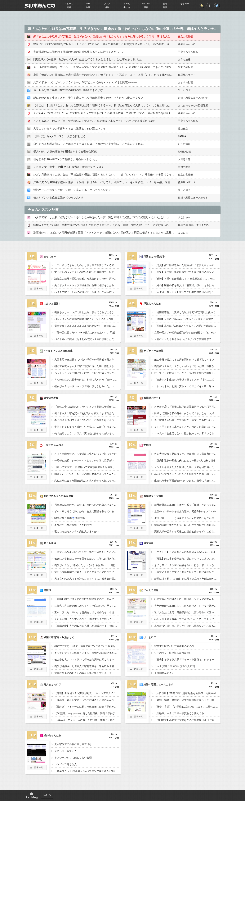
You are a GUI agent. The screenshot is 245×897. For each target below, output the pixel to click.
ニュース (69, 3)
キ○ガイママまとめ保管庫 (58, 350)
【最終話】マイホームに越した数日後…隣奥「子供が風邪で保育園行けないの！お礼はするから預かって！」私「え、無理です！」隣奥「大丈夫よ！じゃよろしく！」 (87, 706)
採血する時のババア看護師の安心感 (174, 646)
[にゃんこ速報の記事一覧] (136, 623)
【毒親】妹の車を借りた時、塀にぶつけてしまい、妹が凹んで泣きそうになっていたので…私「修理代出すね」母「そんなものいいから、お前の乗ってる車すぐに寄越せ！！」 (187, 558)
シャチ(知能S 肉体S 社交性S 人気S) (174, 666)
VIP (88, 3)
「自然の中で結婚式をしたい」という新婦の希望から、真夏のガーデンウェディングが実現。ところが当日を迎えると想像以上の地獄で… (87, 406)
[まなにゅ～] (36, 282)
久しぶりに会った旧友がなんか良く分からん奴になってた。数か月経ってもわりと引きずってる (87, 480)
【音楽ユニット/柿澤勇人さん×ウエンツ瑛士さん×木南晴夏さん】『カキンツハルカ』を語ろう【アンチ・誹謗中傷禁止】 (87, 771)
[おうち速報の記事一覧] (37, 576)
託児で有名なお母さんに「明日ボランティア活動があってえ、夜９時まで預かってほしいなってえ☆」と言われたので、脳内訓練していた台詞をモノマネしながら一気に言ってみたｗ (187, 599)
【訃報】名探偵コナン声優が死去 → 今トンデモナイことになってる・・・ (87, 693)
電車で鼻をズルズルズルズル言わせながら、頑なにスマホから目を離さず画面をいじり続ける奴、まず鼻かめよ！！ (87, 325)
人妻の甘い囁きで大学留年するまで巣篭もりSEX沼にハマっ (69, 128)
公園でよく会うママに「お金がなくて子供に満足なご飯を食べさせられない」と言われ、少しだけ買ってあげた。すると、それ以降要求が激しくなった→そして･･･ (187, 572)
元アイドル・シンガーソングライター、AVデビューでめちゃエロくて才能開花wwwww (85, 82)
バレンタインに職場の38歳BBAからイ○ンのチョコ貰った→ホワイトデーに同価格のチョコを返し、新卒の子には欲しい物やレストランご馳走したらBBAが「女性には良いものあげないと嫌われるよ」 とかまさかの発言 (87, 319)
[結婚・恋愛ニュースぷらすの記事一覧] (136, 718)
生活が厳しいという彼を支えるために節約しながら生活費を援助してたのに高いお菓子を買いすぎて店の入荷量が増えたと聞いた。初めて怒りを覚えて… (187, 518)
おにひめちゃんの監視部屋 (193, 105)
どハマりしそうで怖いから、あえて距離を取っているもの (86, 511)
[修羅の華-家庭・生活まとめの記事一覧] (37, 671)
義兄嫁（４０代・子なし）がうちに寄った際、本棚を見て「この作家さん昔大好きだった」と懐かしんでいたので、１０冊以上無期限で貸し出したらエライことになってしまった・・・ (187, 366)
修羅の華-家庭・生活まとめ (193, 225)
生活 (88, 7)
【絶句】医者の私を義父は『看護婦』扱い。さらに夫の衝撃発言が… (187, 285)
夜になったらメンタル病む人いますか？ (76, 531)
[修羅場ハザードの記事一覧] (136, 431)
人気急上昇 (184, 159)
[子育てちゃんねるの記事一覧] (37, 478)
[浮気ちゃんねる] (136, 329)
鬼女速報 (149, 543)
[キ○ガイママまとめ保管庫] (36, 376)
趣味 (107, 7)
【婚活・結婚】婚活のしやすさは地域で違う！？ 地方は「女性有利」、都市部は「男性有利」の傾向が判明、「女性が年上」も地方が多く (187, 700)
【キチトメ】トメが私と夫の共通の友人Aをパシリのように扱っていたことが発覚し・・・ (187, 551)
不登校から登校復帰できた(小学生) (73, 524)
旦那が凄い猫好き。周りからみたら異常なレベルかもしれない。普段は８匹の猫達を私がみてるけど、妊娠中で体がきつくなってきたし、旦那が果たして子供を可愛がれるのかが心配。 (187, 625)
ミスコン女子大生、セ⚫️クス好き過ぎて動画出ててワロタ (68, 166)
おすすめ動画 (185, 82)
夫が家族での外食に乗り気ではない (74, 744)
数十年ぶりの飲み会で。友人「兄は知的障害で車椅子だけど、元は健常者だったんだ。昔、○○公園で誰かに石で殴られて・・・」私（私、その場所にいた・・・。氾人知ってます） (187, 372)
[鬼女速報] (136, 569)
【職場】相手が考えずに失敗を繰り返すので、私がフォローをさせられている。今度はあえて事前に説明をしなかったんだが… (87, 599)
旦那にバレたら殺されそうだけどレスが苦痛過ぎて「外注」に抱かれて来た (187, 339)
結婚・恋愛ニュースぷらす (193, 97)
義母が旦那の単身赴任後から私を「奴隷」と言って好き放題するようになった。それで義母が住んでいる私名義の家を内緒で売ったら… (187, 504)
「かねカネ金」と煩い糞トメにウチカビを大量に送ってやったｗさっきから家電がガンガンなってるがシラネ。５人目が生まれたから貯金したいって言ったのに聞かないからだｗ (187, 386)
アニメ (107, 3)
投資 (146, 7)
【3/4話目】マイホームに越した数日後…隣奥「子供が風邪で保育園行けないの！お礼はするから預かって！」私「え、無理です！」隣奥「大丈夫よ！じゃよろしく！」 (87, 713)
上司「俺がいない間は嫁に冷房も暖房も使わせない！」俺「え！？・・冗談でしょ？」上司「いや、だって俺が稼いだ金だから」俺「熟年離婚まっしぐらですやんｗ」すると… (139, 74)
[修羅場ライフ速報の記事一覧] (136, 529)
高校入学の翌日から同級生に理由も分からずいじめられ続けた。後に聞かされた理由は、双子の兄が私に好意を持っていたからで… (187, 531)
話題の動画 (184, 167)
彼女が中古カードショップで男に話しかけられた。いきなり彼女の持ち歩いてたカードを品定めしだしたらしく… (87, 386)
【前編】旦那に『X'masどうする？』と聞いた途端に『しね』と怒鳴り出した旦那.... (187, 325)
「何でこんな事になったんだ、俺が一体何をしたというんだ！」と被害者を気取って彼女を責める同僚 (87, 551)
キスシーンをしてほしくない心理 (73, 757)
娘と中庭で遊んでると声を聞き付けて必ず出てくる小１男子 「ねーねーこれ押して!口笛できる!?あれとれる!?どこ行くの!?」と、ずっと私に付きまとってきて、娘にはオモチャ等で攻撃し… (187, 359)
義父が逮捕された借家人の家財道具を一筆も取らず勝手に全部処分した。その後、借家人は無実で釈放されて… (87, 666)
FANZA (182, 136)
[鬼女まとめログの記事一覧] (37, 718)
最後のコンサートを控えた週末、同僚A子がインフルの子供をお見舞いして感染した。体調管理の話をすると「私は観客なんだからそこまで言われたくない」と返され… (187, 511)
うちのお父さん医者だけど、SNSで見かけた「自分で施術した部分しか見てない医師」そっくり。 (87, 379)
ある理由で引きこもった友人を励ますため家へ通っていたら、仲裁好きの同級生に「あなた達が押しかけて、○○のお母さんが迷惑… (187, 473)
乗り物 (126, 7)
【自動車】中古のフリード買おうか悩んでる (179, 713)
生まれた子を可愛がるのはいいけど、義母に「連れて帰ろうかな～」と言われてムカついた (187, 480)
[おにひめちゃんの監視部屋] (36, 522)
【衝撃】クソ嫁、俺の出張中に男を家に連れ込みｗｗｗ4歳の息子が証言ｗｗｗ (187, 272)
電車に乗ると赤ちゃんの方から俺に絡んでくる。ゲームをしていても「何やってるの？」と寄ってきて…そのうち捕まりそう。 (87, 673)
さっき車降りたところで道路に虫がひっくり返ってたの (85, 453)
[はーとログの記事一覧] (136, 671)
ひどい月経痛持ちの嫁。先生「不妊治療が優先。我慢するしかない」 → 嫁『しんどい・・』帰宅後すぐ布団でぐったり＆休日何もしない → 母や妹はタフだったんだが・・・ (138, 174)
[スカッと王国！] (36, 329)
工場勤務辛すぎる (164, 673)
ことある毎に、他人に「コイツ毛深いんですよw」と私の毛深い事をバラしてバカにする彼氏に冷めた (94, 120)
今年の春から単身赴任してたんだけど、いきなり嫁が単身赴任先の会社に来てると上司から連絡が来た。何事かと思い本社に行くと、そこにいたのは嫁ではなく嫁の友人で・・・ (187, 605)
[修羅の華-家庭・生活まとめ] (36, 663)
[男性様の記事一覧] (37, 623)
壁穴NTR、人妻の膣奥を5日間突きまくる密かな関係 (65, 151)
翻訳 (165, 7)
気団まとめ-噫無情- (154, 256)
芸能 (69, 7)
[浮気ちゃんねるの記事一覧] (136, 337)
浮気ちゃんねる (186, 44)
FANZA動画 (184, 151)
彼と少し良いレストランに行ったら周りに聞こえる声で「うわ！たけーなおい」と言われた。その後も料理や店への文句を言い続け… (87, 659)
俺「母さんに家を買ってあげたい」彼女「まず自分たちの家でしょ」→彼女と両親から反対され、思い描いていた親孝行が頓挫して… (87, 413)
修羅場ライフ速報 (153, 496)
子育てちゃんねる (188, 51)
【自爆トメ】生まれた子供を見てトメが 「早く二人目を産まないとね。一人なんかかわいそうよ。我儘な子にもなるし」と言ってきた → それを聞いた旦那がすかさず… (187, 379)
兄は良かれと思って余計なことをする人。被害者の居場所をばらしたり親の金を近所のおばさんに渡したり (87, 578)
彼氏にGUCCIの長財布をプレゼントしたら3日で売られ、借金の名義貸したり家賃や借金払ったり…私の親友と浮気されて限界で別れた (114, 44)
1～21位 (46, 795)
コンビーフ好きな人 (65, 764)
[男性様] (36, 616)
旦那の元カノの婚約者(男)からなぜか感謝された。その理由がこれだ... (187, 332)
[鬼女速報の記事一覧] (136, 576)
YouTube (146, 3)
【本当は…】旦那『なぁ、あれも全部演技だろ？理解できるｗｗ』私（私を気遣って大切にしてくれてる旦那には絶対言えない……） (113, 105)
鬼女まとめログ (52, 684)
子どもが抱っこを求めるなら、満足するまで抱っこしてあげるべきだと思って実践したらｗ (87, 619)
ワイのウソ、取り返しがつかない (173, 652)
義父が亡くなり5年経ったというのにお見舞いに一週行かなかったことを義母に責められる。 (87, 565)
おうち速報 (184, 59)
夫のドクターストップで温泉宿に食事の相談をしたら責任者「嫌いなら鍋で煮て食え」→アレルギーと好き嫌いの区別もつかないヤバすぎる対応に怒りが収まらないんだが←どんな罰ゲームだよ (87, 285)
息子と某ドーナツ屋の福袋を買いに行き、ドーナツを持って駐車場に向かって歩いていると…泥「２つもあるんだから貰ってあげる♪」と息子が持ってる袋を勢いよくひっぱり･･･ (187, 565)
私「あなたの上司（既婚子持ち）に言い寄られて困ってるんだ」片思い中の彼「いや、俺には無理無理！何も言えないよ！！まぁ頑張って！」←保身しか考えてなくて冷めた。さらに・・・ (187, 612)
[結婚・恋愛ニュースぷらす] (136, 710)
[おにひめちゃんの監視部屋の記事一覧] (37, 529)
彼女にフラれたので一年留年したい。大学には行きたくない (87, 558)
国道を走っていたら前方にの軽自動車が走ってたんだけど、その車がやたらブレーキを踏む (87, 473)
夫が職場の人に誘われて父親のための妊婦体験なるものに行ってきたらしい (78, 51)
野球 (165, 3)
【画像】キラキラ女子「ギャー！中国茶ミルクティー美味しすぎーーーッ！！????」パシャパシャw (187, 659)
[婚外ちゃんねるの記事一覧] (37, 769)
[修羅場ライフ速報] (136, 522)
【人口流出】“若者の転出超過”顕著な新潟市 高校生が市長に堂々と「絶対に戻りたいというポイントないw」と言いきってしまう (187, 693)
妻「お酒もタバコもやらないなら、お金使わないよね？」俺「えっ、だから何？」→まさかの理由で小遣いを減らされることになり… (87, 420)
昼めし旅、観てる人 (65, 750)
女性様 (147, 445)
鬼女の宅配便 (185, 36)
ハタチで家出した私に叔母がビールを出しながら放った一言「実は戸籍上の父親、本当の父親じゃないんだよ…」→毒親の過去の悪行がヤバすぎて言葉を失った (129, 217)
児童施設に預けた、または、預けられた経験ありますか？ (86, 504)
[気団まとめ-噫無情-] (136, 282)
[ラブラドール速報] (136, 376)
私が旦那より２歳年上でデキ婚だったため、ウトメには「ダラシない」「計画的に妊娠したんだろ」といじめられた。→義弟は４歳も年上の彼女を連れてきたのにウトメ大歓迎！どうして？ (187, 619)
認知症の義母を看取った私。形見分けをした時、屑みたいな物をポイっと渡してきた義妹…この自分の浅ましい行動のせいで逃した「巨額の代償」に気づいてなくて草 (87, 278)
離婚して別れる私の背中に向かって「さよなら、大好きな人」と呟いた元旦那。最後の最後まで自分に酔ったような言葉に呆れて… (187, 413)
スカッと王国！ (52, 303)
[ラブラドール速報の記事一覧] (136, 384)
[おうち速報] (36, 569)
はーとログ (184, 90)
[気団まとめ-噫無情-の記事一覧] (136, 290)
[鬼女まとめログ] (36, 710)
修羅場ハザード (186, 74)
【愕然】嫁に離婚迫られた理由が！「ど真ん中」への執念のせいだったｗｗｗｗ (187, 265)
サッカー (184, 3)
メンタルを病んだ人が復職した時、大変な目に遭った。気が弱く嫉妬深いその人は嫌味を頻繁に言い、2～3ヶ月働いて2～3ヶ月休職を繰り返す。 (187, 467)
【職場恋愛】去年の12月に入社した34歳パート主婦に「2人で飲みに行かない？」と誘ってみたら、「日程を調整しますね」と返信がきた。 (87, 625)
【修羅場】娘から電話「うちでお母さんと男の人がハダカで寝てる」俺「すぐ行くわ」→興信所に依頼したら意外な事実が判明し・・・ (87, 700)
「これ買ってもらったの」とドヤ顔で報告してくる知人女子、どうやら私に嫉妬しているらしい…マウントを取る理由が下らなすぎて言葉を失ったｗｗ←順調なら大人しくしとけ (87, 265)
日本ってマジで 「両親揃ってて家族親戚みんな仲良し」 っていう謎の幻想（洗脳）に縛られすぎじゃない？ (87, 467)
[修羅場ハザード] (136, 423)
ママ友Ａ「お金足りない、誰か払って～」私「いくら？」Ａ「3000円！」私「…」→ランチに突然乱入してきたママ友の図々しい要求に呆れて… (187, 433)
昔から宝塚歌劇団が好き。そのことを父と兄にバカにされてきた (87, 572)
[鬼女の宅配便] (36, 423)
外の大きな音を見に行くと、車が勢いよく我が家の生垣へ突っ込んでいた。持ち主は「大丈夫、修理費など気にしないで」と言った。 (187, 453)
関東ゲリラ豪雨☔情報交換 (69, 518)
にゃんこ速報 (151, 590)
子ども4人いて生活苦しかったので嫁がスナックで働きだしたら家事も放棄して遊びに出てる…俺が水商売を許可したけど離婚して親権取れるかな (121, 113)
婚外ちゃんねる (52, 735)
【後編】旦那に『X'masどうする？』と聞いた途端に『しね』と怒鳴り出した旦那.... (187, 319)
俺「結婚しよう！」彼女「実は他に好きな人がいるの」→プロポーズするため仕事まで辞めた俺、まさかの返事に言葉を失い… (87, 433)
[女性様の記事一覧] (136, 478)
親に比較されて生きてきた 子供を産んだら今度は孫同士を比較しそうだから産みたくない (88, 97)
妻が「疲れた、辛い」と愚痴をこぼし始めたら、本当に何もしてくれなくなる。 (87, 612)
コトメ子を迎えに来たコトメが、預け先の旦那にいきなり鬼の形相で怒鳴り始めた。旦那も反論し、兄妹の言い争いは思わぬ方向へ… (187, 426)
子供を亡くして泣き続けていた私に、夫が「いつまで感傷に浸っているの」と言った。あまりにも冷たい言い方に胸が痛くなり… (87, 426)
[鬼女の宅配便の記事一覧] (37, 431)
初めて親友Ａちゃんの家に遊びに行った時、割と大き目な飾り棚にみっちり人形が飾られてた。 (87, 366)
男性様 (47, 590)
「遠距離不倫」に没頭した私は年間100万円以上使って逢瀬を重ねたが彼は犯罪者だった (187, 312)
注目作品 (183, 128)
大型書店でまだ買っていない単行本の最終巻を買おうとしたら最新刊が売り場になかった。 (87, 359)
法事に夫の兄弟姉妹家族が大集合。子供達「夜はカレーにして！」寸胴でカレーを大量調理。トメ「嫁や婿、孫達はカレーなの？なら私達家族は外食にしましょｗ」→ (133, 182)
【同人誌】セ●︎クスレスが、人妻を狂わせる (59, 136)
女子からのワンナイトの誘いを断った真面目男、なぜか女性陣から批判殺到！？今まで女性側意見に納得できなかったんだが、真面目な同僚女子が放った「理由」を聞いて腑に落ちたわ (87, 272)
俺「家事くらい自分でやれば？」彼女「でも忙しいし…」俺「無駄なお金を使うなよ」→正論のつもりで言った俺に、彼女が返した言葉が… (187, 420)
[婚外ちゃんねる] (36, 761)
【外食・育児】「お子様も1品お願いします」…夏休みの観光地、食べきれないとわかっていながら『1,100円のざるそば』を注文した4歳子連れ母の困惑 (187, 706)
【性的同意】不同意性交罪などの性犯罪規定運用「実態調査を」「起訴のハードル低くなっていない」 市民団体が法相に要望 (187, 720)
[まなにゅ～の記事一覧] (37, 290)
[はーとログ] (136, 663)
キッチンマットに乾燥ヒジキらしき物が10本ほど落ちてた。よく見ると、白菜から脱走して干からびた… (87, 652)
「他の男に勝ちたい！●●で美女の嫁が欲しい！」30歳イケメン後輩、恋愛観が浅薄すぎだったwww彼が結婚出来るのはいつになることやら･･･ (87, 332)
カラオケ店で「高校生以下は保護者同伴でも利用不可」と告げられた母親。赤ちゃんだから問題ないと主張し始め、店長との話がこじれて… (187, 406)
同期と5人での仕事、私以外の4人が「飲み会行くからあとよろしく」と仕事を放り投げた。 (88, 59)
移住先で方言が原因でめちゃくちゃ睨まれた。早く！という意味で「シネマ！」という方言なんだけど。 (87, 605)
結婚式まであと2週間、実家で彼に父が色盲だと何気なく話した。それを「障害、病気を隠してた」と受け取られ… (102, 224)
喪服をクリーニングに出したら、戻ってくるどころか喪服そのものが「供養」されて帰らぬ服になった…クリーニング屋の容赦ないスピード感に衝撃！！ (87, 312)
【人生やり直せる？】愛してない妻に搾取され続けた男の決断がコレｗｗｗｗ (187, 292)
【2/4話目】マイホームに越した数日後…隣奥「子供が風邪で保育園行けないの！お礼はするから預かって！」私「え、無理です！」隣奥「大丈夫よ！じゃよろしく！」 (87, 720)
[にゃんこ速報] (136, 616)
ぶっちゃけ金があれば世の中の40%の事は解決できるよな (68, 90)
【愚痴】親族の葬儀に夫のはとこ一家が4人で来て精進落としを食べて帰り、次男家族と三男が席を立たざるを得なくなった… (187, 460)
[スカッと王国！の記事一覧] (37, 337)
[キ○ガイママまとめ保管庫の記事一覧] (37, 384)
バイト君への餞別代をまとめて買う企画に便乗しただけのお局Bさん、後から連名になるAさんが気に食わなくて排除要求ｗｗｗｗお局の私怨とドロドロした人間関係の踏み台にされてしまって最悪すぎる (87, 339)
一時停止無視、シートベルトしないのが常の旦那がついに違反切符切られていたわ (87, 460)
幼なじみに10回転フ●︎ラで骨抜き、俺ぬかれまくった (65, 159)
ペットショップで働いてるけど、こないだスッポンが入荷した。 (87, 372)
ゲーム (126, 3)
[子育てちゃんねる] (36, 471)
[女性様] (136, 471)
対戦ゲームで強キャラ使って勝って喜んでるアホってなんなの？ (72, 189)
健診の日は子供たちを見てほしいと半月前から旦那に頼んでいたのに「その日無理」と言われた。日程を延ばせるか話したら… (187, 524)
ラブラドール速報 (153, 350)
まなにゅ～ (184, 217)
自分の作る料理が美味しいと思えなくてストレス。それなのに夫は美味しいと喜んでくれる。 (89, 143)
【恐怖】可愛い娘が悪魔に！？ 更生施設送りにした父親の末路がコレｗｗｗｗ (187, 278)
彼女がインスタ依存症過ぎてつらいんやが (58, 197)
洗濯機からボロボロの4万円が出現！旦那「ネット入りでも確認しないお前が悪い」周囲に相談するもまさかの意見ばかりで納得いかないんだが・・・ (123, 232)
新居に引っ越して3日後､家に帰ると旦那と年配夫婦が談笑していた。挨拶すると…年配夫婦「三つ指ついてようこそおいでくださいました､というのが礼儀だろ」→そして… (187, 578)
